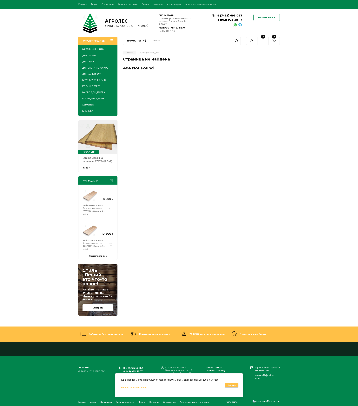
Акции (94, 4)
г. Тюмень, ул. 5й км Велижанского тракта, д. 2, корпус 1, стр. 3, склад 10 (175, 21)
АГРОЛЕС (116, 21)
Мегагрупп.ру (273, 401)
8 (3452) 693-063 (229, 15)
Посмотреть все (98, 256)
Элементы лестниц (216, 370)
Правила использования (133, 387)
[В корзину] (110, 210)
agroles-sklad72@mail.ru (267, 367)
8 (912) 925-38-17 (229, 19)
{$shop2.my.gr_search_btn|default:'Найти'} (236, 41)
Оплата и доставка (127, 4)
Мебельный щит (214, 367)
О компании (108, 4)
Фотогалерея (174, 4)
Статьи (145, 4)
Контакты (158, 4)
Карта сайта (231, 402)
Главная (82, 4)
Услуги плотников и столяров (200, 4)
